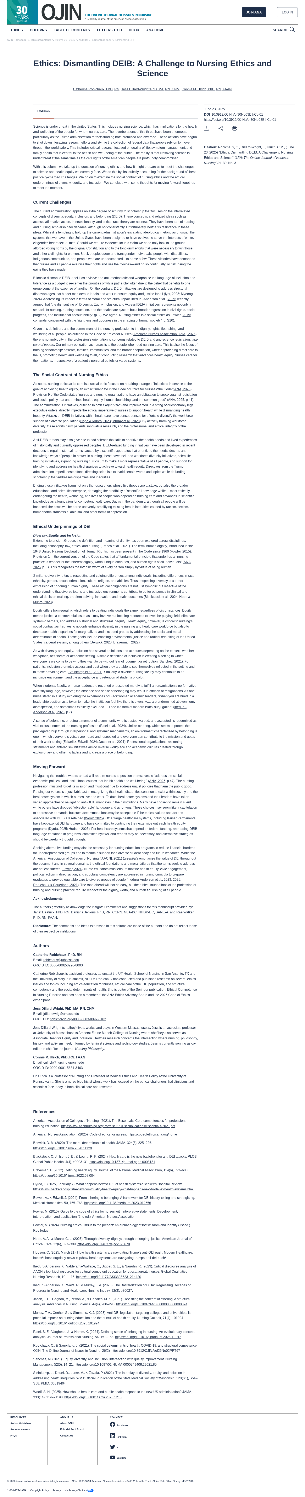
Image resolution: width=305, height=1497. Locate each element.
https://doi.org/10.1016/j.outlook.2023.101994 (66, 1323)
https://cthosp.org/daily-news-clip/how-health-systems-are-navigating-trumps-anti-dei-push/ (99, 1258)
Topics (16, 30)
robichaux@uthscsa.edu (61, 960)
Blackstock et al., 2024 (161, 597)
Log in (287, 12)
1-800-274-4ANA (17, 1490)
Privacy (56, 1490)
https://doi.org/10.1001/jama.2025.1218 (93, 1397)
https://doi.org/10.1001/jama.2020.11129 (62, 1148)
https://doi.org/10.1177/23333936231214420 (108, 1277)
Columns (38, 30)
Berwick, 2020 (101, 642)
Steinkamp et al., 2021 (84, 672)
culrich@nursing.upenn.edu (63, 1062)
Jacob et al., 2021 (111, 742)
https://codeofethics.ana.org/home (152, 1134)
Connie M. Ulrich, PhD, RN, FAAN (207, 89)
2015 (186, 315)
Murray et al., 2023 (126, 421)
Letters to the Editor (118, 30)
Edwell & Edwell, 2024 (80, 742)
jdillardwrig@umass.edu (61, 1014)
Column (43, 111)
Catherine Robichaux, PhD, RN (96, 89)
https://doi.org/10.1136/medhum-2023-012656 (117, 1203)
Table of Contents (72, 30)
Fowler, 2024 (72, 869)
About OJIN (67, 1423)
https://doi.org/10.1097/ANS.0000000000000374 (151, 1304)
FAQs (13, 1435)
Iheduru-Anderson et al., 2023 (149, 879)
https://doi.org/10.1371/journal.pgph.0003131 (122, 1162)
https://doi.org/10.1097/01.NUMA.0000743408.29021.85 (115, 1364)
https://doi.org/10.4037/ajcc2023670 (103, 1244)
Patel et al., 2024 (112, 726)
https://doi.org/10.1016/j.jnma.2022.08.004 (64, 1175)
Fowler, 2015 (180, 551)
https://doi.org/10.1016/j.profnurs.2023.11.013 (148, 1337)
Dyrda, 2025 (58, 829)
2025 (171, 299)
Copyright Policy (39, 1490)
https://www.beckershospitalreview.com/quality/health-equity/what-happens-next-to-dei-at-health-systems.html (113, 1189)
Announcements (20, 1429)
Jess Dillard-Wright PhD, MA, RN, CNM (150, 89)
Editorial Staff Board (72, 1429)
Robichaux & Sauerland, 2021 (55, 885)
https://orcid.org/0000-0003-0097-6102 (78, 1019)
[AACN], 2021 (111, 858)
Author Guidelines (21, 1423)
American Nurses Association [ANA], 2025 (164, 334)
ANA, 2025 (182, 389)
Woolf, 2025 (94, 818)
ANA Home (155, 30)
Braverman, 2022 (126, 642)
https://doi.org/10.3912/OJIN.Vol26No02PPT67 (145, 1350)
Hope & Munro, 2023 (95, 421)
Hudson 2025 (79, 829)
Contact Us (66, 1435)
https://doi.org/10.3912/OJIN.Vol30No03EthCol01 (240, 119)
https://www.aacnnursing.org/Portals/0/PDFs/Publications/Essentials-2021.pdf (118, 1126)
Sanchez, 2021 (171, 661)
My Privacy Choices (76, 1490)
